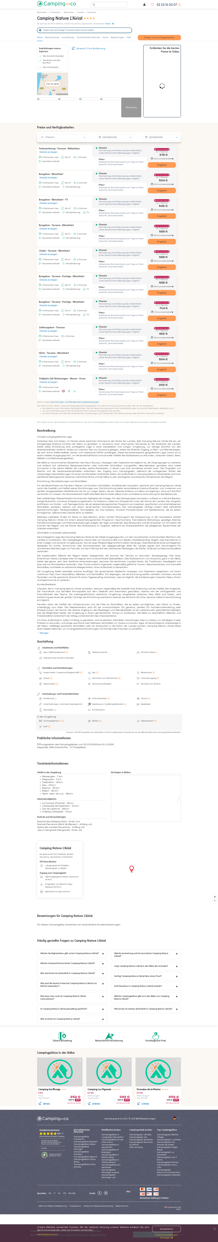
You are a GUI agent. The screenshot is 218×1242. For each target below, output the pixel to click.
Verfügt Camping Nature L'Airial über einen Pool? (138, 976)
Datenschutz (122, 1206)
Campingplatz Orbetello (169, 1175)
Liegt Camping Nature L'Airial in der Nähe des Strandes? (141, 966)
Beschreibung (52, 37)
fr (64, 1193)
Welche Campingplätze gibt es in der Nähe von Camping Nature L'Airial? (141, 997)
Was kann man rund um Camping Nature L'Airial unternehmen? (63, 997)
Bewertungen (117, 37)
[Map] (109, 869)
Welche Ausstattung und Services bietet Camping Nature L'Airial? (141, 954)
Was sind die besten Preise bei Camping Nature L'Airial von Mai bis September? (68, 984)
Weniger (44, 633)
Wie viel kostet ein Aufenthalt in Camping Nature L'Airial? (67, 973)
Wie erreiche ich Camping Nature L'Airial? (60, 1019)
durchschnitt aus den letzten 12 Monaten (52, 1136)
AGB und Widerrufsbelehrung (52, 1206)
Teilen (108, 24)
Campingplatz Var (138, 1137)
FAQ (129, 37)
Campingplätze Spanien (86, 1142)
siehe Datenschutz (47, 1234)
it (55, 1193)
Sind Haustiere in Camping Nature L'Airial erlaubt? (138, 986)
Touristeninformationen (88, 37)
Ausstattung (68, 37)
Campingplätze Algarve (85, 1157)
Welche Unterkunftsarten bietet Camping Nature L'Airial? (67, 963)
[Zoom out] (215, 901)
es (50, 1193)
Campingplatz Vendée (140, 1134)
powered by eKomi (55, 1155)
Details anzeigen (48, 152)
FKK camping (136, 1147)
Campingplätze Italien (85, 1144)
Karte (105, 37)
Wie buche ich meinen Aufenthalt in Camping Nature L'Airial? (143, 1009)
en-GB (72, 1193)
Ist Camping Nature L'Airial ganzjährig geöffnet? (63, 1009)
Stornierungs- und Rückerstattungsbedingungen (75, 402)
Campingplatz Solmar (168, 1162)
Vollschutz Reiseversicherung (98, 1206)
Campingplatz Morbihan (141, 1140)
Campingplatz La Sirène (169, 1140)
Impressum (75, 1206)
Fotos (40, 37)
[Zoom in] (215, 897)
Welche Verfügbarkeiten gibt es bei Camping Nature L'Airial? (69, 953)
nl (59, 1193)
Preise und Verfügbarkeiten (159, 37)
